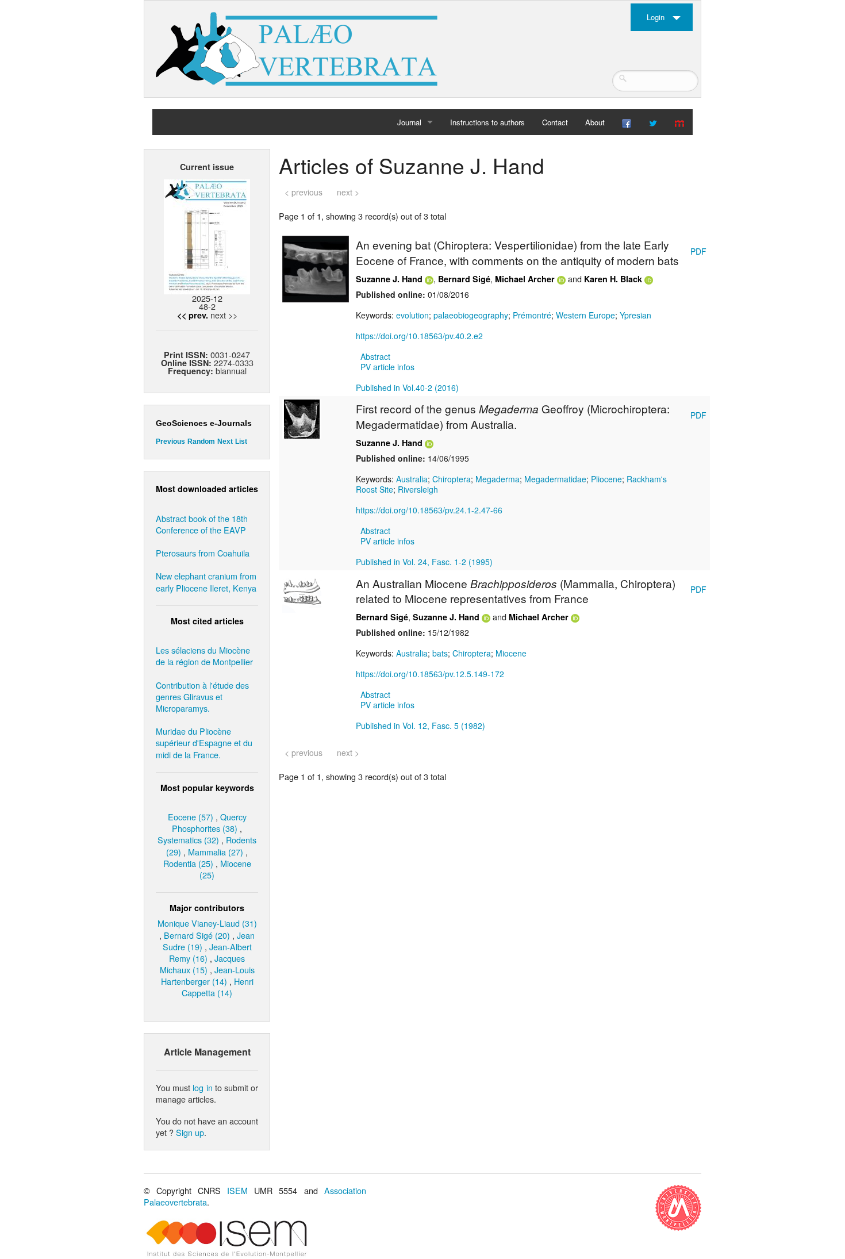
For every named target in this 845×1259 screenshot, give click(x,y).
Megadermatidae (555, 479)
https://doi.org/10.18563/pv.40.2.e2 (419, 335)
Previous (170, 441)
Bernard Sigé (464, 279)
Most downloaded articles (207, 488)
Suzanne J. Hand (389, 279)
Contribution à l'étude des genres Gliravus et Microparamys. (202, 696)
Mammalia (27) (215, 852)
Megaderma (497, 479)
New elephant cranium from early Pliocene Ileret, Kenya (206, 581)
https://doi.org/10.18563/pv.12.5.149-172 (430, 674)
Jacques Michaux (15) (202, 964)
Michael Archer (525, 279)
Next (225, 441)
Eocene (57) (190, 817)
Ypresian (635, 315)
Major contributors (207, 907)
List (241, 441)
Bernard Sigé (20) (197, 935)
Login (656, 16)
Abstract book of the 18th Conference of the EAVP (202, 524)
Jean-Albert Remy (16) (210, 952)
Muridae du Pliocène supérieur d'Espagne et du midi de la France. (204, 742)
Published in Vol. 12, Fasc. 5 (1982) (420, 725)
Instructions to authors (487, 122)
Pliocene (606, 479)
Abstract (375, 356)
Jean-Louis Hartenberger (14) (208, 975)
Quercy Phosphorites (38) (209, 822)
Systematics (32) (188, 840)
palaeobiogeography (470, 315)
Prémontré (532, 315)
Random (201, 441)
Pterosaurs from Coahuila (202, 553)
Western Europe (585, 315)
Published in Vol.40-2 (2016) (407, 387)
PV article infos (387, 367)
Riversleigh (418, 489)
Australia (412, 479)
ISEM (237, 1190)
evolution (412, 315)
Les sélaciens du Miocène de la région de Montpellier (204, 655)
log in (202, 1087)
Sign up (190, 1132)
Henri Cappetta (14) (218, 987)
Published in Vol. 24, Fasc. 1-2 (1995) (424, 561)
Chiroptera (451, 479)
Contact (555, 122)
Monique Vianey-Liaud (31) (207, 923)
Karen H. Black (613, 279)
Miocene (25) (225, 869)
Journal (409, 122)
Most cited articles (207, 621)
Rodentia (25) (188, 863)
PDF (698, 251)
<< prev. (192, 315)
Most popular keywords (207, 787)
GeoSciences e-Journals (204, 423)
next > (348, 192)
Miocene (511, 653)
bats (440, 653)
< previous (303, 192)
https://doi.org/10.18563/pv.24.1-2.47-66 (429, 510)
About (595, 122)
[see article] (315, 268)
